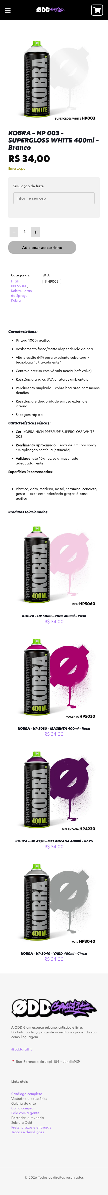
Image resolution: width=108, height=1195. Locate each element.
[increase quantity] (35, 232)
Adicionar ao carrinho (42, 247)
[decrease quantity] (14, 232)
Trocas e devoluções (27, 1132)
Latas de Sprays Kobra (21, 295)
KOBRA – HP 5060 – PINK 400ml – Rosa (54, 616)
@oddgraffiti (21, 1049)
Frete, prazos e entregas (31, 1127)
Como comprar (23, 1108)
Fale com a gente (25, 1113)
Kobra (16, 290)
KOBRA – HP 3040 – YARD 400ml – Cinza (54, 953)
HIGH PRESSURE (19, 283)
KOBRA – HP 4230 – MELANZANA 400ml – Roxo (54, 841)
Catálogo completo (26, 1094)
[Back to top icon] (97, 1184)
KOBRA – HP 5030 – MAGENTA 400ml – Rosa (54, 728)
